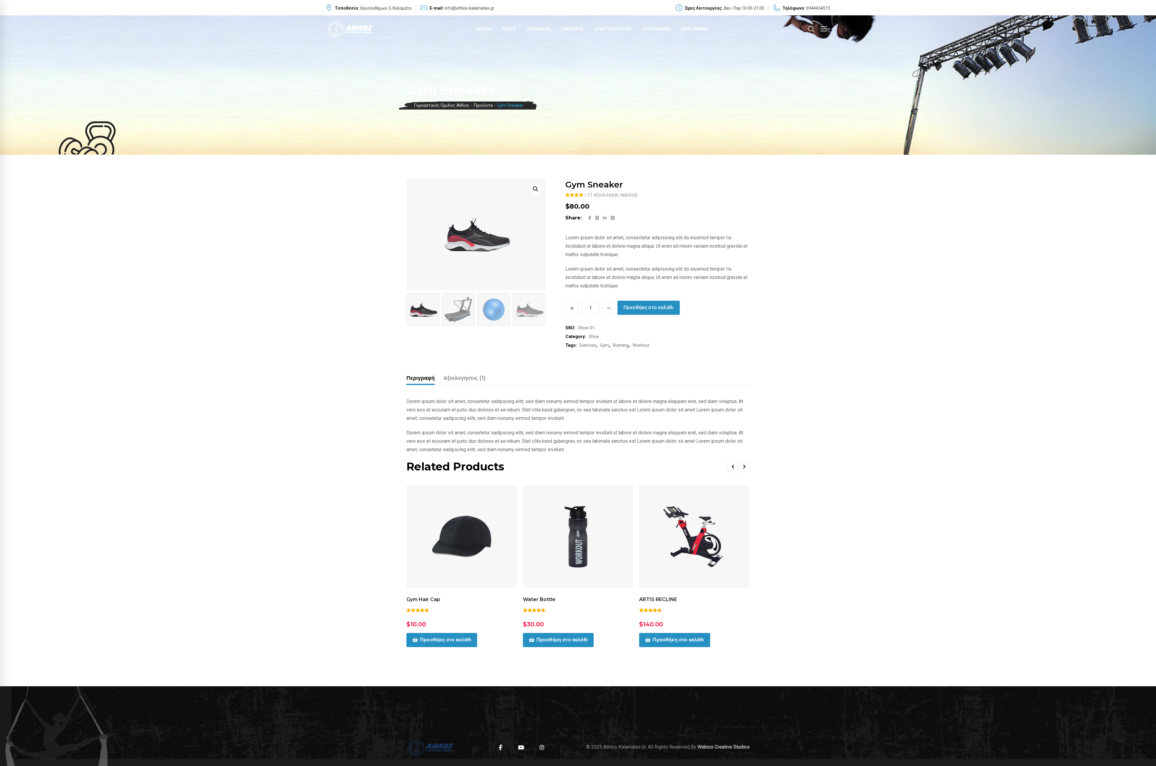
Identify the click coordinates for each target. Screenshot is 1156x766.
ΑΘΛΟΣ (509, 28)
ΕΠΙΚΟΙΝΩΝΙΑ (694, 28)
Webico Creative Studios (724, 747)
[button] (535, 189)
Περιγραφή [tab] (420, 378)
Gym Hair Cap (423, 599)
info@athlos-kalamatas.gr (469, 8)
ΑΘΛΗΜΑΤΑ (538, 28)
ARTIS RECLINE (658, 599)
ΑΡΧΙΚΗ (483, 28)
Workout (640, 345)
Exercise (588, 345)
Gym (604, 345)
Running (621, 345)
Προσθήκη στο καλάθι (648, 307)
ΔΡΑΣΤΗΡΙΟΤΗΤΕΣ (613, 28)
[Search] (811, 29)
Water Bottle (539, 599)
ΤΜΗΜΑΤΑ (572, 28)
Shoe (594, 336)
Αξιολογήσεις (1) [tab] (464, 378)
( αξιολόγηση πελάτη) (612, 195)
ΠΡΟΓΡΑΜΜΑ (656, 28)
